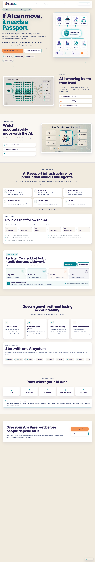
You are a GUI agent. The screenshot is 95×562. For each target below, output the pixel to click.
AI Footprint (56, 4)
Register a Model (69, 264)
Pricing (64, 4)
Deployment (47, 4)
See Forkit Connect (83, 264)
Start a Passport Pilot (79, 429)
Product (31, 4)
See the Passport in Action (11, 50)
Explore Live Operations (33, 50)
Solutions (38, 4)
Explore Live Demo (79, 434)
